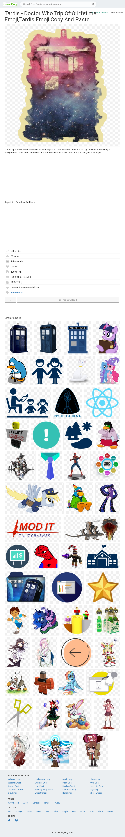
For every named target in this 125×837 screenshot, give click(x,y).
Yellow (29, 811)
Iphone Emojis (96, 793)
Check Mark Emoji (15, 790)
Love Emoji (39, 786)
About (25, 803)
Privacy (57, 803)
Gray (92, 811)
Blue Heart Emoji (69, 790)
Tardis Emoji (17, 292)
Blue (56, 811)
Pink (74, 811)
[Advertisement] (62, 177)
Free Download (69, 300)
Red (9, 811)
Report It (9, 202)
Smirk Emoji (67, 779)
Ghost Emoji (95, 779)
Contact (36, 803)
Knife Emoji (94, 783)
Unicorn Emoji (13, 786)
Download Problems (25, 202)
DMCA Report (13, 803)
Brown (110, 811)
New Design (117, 12)
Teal (48, 811)
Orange (19, 811)
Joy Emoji (94, 790)
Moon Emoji (67, 783)
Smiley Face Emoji (42, 779)
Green (38, 811)
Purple (65, 811)
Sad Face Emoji (14, 779)
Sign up (83, 12)
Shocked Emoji (41, 783)
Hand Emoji (67, 793)
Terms (46, 803)
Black (100, 811)
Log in (72, 12)
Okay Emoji (12, 793)
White (82, 811)
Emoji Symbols (41, 793)
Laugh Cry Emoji (97, 786)
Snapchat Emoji (14, 783)
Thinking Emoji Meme (44, 790)
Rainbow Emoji (68, 786)
